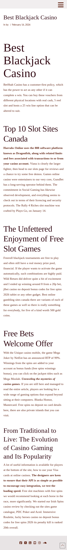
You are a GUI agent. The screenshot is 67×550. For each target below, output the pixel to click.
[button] (61, 5)
